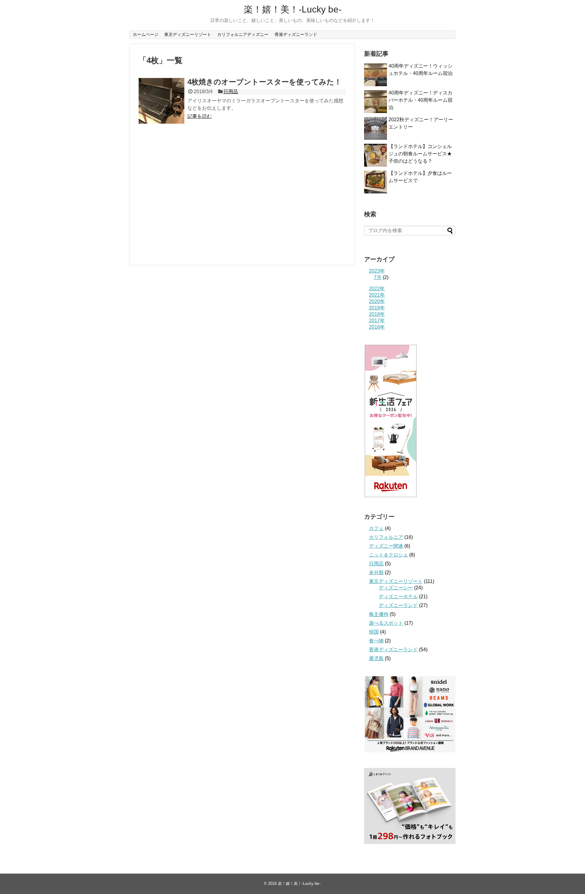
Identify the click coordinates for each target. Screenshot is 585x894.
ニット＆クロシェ (388, 554)
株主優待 (378, 614)
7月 (377, 277)
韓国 (374, 631)
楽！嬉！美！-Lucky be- (293, 9)
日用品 (230, 91)
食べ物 (376, 640)
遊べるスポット (386, 623)
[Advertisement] (190, 196)
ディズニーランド (398, 605)
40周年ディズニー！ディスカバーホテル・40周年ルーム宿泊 (420, 100)
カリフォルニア (386, 537)
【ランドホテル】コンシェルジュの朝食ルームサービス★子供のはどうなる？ (420, 154)
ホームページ (145, 34)
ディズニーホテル (398, 596)
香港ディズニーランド (296, 34)
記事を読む (199, 116)
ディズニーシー (396, 587)
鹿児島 (376, 658)
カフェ (376, 528)
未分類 (376, 572)
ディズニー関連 (386, 546)
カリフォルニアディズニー (242, 34)
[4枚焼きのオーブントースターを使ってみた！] (161, 101)
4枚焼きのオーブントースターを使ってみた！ (264, 82)
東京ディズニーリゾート (187, 34)
